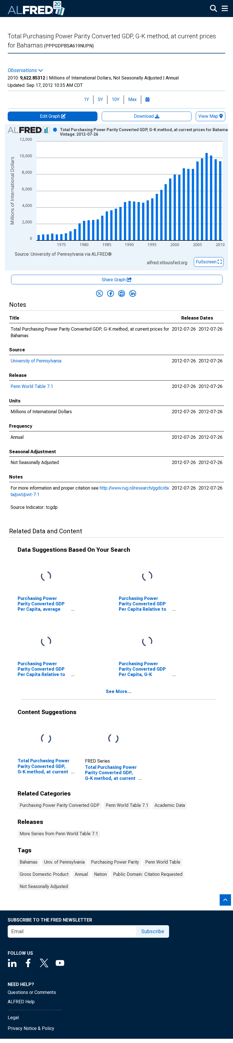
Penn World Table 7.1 (32, 386)
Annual (81, 874)
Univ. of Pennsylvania (64, 862)
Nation (100, 874)
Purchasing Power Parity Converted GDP (59, 805)
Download (144, 116)
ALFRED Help (21, 1001)
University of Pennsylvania (36, 361)
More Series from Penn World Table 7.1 (59, 833)
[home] (36, 8)
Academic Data (170, 805)
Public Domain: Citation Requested (147, 874)
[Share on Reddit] (121, 293)
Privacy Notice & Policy (31, 1028)
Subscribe (152, 931)
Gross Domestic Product (44, 874)
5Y (100, 99)
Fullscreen (207, 262)
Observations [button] (23, 70)
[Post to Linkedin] (132, 293)
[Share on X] (99, 293)
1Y (86, 99)
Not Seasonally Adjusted (44, 886)
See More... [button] (119, 691)
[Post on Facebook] (110, 293)
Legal (13, 1017)
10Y (115, 99)
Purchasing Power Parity (115, 862)
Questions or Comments (32, 992)
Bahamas (29, 862)
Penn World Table (162, 862)
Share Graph (114, 279)
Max (132, 99)
